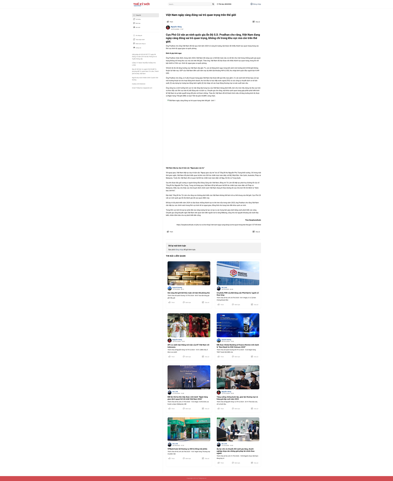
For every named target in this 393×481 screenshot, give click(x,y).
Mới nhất (138, 27)
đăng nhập (179, 250)
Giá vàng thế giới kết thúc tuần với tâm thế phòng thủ (189, 293)
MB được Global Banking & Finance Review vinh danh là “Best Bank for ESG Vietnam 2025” (238, 346)
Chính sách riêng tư (141, 43)
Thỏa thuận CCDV (140, 39)
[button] (255, 22)
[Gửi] (213, 4)
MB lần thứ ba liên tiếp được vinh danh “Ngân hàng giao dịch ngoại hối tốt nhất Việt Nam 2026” (188, 398)
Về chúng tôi (139, 35)
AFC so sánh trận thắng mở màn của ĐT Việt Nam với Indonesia (188, 346)
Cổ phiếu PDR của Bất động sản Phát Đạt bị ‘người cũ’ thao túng (238, 294)
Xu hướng (138, 19)
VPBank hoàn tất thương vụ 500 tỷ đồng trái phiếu (187, 449)
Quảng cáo (138, 47)
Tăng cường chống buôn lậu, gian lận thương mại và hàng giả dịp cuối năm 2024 (237, 398)
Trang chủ (138, 15)
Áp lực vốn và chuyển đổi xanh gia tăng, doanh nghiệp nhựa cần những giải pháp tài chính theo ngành (236, 451)
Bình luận (138, 23)
